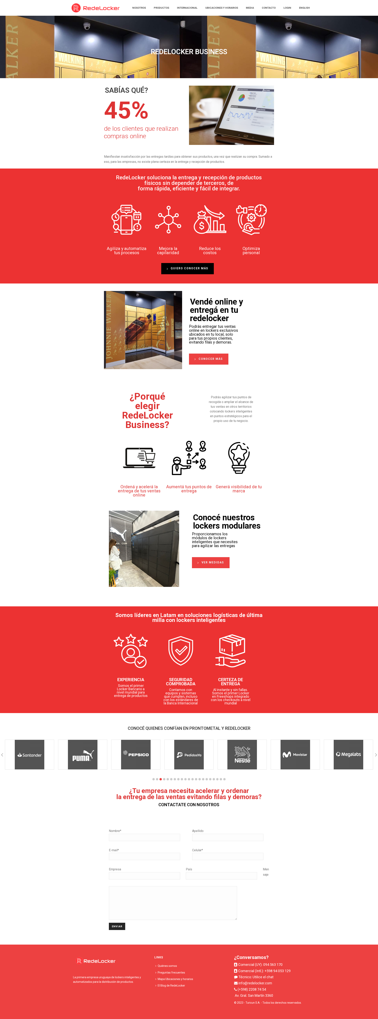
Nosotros (139, 7)
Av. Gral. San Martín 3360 (254, 995)
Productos (161, 7)
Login (287, 7)
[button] (153, 779)
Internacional (187, 7)
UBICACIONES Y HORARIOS (221, 7)
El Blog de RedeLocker (171, 985)
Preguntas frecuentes (171, 972)
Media (250, 7)
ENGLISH (304, 7)
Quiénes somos (167, 965)
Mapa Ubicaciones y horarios (175, 979)
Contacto (269, 7)
